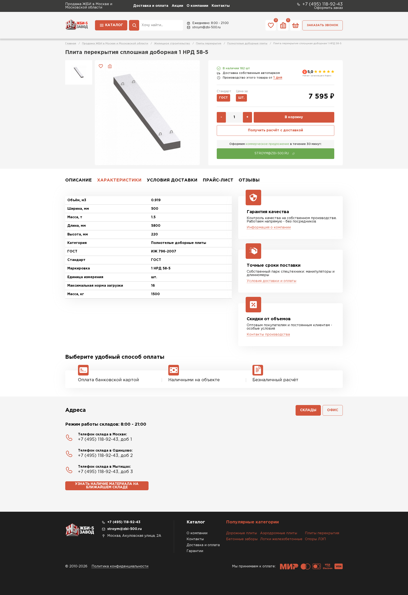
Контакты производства (268, 334)
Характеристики (119, 180)
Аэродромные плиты (278, 533)
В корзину (294, 117)
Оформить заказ (328, 8)
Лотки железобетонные (281, 539)
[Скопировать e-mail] (293, 154)
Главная (70, 43)
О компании (197, 5)
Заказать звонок (322, 25)
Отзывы (249, 180)
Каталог (114, 25)
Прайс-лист (218, 180)
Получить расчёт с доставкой (275, 130)
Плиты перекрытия (208, 43)
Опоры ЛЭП (315, 539)
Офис (332, 410)
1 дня (277, 77)
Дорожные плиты (241, 533)
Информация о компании (269, 227)
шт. (241, 97)
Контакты (221, 5)
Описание (78, 180)
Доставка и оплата (150, 5)
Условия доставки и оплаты (271, 281)
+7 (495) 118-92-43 (322, 4)
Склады (308, 410)
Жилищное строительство (172, 43)
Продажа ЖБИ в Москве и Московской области (115, 43)
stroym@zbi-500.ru (206, 27)
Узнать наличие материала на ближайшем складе (107, 485)
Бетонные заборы (242, 539)
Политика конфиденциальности (120, 566)
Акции (177, 5)
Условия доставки (172, 180)
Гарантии (195, 551)
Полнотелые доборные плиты (247, 43)
